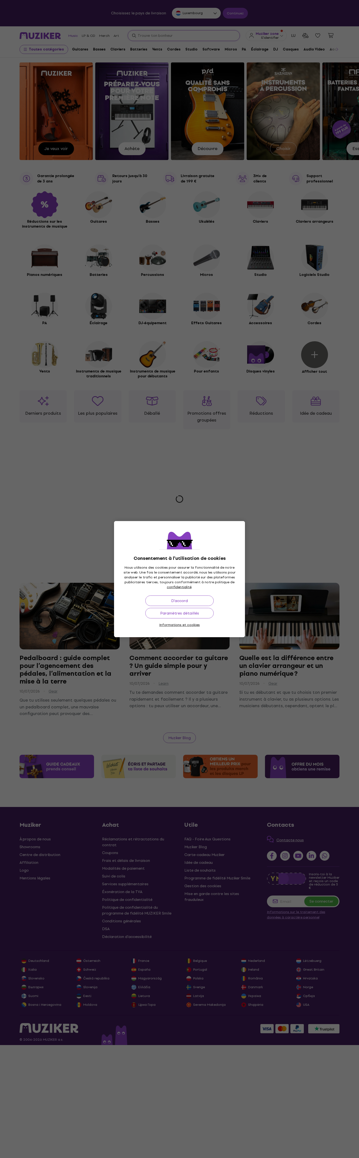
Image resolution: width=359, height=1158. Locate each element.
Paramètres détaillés (179, 613)
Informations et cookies (179, 624)
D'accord (179, 601)
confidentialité (179, 587)
